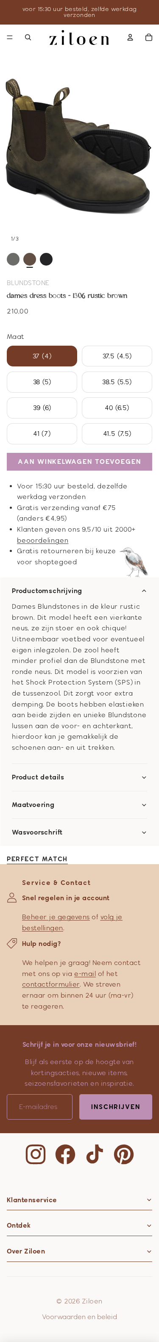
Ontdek (19, 1225)
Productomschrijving (47, 591)
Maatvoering (33, 804)
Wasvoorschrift (37, 832)
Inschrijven (115, 1107)
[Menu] (10, 37)
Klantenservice (32, 1200)
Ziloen (92, 1301)
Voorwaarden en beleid (79, 1317)
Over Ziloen (26, 1251)
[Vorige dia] (7, 149)
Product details (38, 777)
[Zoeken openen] (28, 37)
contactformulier (51, 984)
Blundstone (28, 283)
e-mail (85, 974)
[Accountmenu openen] (130, 37)
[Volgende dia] (152, 149)
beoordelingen (42, 540)
